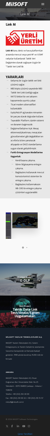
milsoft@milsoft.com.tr (15, 402)
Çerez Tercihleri (25, 434)
